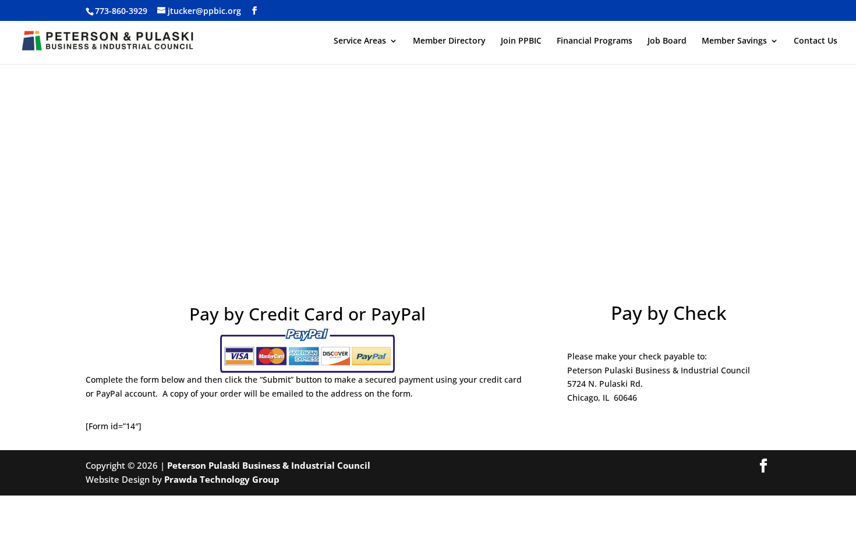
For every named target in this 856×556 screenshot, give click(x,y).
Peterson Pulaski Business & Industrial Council (268, 465)
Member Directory (449, 41)
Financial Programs (594, 41)
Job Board (667, 41)
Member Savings (734, 41)
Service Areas (360, 41)
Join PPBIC (521, 41)
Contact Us (815, 41)
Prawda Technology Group (222, 479)
